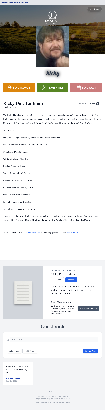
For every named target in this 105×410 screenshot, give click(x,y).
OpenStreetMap (55, 403)
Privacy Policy (45, 399)
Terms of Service (59, 399)
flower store (72, 232)
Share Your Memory (88, 308)
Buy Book (71, 279)
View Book (57, 279)
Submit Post (90, 351)
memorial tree (34, 232)
